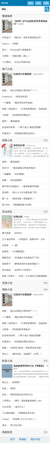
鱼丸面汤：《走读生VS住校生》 (17, 270)
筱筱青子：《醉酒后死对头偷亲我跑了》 (21, 264)
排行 (31, 3)
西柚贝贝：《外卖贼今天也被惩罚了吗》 (21, 257)
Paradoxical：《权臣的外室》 (15, 96)
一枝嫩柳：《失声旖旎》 (14, 174)
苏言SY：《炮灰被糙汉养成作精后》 (19, 168)
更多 (46, 140)
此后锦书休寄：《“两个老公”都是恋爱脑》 (22, 127)
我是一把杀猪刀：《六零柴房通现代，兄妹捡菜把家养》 (24, 110)
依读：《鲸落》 (9, 388)
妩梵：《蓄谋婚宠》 (11, 121)
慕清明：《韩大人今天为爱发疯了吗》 (20, 192)
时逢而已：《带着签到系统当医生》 (19, 133)
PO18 (4, 2)
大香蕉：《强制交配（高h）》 (16, 56)
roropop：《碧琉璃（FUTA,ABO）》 (19, 419)
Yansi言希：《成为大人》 (14, 407)
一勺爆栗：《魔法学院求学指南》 (18, 103)
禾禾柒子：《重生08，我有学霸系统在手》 (22, 37)
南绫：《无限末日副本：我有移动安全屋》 (22, 348)
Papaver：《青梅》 (11, 44)
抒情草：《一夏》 (10, 245)
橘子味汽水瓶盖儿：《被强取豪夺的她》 (21, 186)
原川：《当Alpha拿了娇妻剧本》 (17, 50)
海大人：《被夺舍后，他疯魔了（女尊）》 (22, 354)
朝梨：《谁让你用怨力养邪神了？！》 (20, 90)
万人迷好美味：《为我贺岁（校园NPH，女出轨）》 (23, 240)
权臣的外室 (19, 145)
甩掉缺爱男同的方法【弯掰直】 (29, 366)
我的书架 (35, 439)
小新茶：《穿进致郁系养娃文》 (17, 115)
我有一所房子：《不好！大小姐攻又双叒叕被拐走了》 (24, 277)
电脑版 (22, 439)
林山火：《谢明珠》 (11, 382)
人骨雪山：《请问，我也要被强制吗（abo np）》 (21, 402)
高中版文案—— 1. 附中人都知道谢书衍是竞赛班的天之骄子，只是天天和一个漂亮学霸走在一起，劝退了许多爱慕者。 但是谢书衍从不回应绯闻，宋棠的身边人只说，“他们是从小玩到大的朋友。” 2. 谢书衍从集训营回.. (31, 225)
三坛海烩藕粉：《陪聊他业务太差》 (19, 413)
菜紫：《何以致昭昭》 (12, 180)
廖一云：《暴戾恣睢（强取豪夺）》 (19, 198)
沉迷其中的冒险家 (22, 74)
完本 (38, 3)
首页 (12, 439)
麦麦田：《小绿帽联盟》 (14, 251)
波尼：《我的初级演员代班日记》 (18, 394)
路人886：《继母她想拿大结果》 (17, 205)
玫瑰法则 (18, 216)
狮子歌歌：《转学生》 (12, 233)
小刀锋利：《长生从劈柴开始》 (17, 62)
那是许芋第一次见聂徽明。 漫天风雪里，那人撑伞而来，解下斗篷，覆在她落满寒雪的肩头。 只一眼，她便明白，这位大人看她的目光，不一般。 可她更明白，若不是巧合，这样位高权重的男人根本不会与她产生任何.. (31, 153)
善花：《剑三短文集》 (12, 425)
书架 (46, 3)
